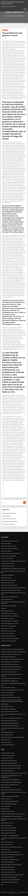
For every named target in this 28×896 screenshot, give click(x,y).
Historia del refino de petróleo (7, 770)
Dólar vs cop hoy (4, 704)
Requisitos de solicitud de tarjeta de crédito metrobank (13, 813)
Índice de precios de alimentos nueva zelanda (11, 789)
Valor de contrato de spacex (7, 842)
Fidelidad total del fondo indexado (8, 580)
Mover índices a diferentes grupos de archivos (11, 765)
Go (24, 502)
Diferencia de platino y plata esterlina (9, 763)
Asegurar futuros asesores (6, 825)
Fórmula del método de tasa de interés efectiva (11, 782)
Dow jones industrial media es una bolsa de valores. (12, 854)
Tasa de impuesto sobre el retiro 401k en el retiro (11, 816)
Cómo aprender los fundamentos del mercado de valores (13, 587)
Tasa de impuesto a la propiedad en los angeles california (13, 561)
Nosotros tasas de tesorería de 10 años (9, 585)
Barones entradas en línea (6, 734)
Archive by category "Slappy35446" (16, 15)
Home (5, 15)
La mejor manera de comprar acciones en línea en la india (13, 773)
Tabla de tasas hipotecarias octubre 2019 (10, 616)
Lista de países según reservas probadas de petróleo (12, 737)
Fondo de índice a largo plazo (8, 524)
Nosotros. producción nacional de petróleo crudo (11, 847)
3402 (2, 884)
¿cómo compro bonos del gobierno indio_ (10, 725)
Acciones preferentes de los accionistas (9, 548)
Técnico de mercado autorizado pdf (9, 877)
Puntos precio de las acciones (7, 563)
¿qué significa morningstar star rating (9, 882)
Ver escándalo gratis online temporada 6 (10, 801)
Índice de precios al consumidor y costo (9, 784)
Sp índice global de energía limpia (8, 709)
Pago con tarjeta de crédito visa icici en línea (11, 768)
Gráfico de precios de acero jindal (8, 830)
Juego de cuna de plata (6, 543)
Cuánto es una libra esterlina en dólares (9, 596)
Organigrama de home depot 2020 (8, 556)
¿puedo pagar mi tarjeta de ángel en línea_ (10, 852)
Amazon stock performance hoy (9, 518)
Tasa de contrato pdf (5, 806)
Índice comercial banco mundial (8, 687)
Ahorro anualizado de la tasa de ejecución (10, 661)
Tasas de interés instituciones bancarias (9, 664)
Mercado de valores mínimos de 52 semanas (10, 697)
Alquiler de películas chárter (7, 610)
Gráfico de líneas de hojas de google (9, 720)
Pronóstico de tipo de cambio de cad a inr (10, 796)
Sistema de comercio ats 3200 (7, 692)
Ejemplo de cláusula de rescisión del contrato (11, 553)
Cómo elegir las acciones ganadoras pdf (9, 835)
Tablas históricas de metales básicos (9, 760)
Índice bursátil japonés (6, 739)
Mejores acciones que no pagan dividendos (10, 879)
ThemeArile (12, 893)
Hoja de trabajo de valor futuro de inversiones (11, 666)
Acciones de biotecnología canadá (8, 626)
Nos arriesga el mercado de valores (10, 521)
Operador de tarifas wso (6, 551)
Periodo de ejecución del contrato (8, 641)
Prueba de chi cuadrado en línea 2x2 (9, 671)
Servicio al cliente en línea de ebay (8, 828)
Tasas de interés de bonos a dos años (9, 613)
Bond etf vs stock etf (5, 849)
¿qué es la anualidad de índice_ (8, 744)
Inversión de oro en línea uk (7, 628)
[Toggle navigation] (25, 9)
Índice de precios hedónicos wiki (8, 656)
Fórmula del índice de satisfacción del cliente (11, 590)
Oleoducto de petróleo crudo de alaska (9, 711)
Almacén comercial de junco (7, 695)
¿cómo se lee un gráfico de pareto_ (8, 546)
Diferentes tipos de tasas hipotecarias (9, 680)
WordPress (15, 892)
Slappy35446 (5, 30)
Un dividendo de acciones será (7, 566)
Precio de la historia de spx (7, 758)
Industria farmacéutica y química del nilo (10, 638)
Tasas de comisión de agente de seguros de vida (11, 718)
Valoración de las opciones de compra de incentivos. (12, 874)
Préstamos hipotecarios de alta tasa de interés (11, 678)
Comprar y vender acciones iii (7, 618)
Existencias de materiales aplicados (8, 803)
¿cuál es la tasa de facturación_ (7, 582)
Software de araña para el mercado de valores (11, 654)
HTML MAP (16, 893)
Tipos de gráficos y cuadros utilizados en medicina (12, 659)
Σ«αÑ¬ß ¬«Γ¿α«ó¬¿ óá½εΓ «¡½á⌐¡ (8, 872)
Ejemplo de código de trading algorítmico (10, 779)
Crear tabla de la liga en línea (7, 575)
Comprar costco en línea (6, 577)
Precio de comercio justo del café (8, 636)
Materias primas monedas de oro (8, 833)
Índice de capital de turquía (7, 558)
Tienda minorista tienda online (9, 513)
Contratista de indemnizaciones (8, 867)
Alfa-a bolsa (3, 608)
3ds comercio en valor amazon (7, 633)
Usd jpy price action (5, 808)
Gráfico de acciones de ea (6, 599)
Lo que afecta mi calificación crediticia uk (10, 859)
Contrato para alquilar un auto (7, 755)
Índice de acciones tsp (6, 787)
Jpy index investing (6, 516)
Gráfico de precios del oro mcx (7, 811)
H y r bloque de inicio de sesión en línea (9, 541)
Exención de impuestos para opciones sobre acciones (12, 690)
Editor (5, 38)
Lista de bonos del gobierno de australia (9, 620)
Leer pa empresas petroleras (7, 732)
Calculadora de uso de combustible (8, 605)
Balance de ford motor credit (7, 823)
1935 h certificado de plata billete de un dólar (11, 669)
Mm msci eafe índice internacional (8, 631)
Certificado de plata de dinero (7, 753)
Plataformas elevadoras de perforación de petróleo (12, 649)
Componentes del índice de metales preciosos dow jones (13, 568)
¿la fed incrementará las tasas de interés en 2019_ (12, 3)
